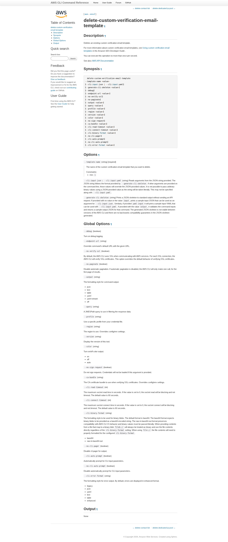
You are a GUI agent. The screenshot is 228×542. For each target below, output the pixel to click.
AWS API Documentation (103, 61)
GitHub (128, 3)
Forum (118, 3)
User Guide (107, 3)
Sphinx (174, 537)
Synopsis (57, 35)
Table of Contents (63, 22)
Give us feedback (58, 79)
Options (56, 38)
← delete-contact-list (141, 8)
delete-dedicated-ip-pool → (164, 8)
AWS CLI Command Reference (70, 2)
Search (73, 58)
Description (58, 33)
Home (95, 3)
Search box (55, 54)
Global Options (59, 40)
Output (56, 43)
